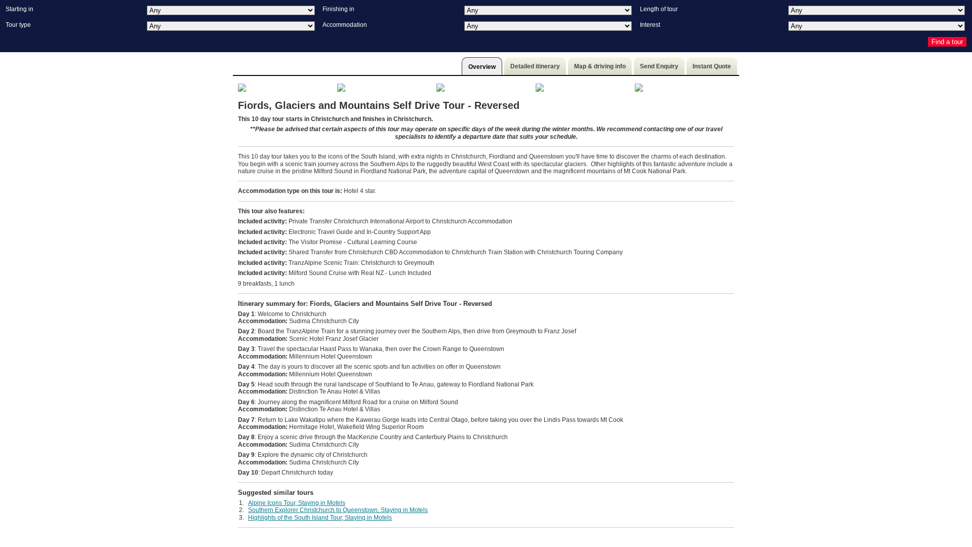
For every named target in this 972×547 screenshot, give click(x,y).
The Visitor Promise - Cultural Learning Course (327, 242)
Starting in (19, 9)
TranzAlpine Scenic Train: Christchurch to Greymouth (336, 262)
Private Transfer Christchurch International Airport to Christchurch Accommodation (375, 221)
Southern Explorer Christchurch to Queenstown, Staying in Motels (338, 510)
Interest (650, 24)
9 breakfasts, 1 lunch (266, 283)
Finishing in (338, 9)
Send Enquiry (659, 66)
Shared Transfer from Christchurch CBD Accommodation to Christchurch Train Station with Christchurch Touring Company (430, 252)
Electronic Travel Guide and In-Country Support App (334, 232)
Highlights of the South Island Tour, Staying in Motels (320, 517)
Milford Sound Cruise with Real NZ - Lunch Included (334, 273)
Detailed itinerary (535, 66)
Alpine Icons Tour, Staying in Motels (296, 502)
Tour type (18, 24)
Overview (482, 66)
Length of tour (659, 9)
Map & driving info (600, 66)
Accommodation (344, 24)
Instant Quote (712, 66)
